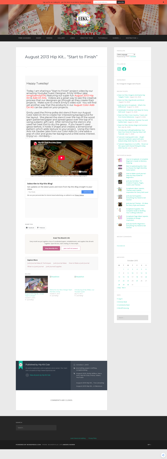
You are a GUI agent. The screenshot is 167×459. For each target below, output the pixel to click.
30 (128, 285)
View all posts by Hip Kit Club (39, 375)
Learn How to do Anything (77, 438)
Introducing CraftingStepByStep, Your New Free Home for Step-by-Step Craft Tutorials (132, 132)
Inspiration (131, 38)
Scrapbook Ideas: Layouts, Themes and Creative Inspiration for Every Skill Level (137, 190)
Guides (116, 38)
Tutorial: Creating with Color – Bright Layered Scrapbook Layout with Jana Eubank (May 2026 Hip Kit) (131, 139)
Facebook (121, 246)
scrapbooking (81, 370)
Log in (120, 299)
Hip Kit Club (85, 375)
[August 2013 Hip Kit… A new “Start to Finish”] (36, 284)
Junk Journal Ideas (60, 263)
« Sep (119, 288)
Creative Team (86, 38)
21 (119, 281)
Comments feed (123, 305)
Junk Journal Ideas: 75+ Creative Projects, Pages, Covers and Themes (135, 183)
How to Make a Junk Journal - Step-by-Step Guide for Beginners (136, 175)
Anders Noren (69, 444)
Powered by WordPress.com (28, 444)
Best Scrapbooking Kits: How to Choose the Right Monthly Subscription (136, 168)
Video (98, 375)
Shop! (38, 38)
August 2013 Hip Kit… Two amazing (90, 383)
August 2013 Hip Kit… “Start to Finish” (61, 56)
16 (128, 277)
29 (123, 285)
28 (119, 285)
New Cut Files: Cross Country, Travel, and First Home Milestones (132, 116)
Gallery (61, 38)
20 (146, 277)
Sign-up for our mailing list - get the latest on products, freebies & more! (67, 2)
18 (137, 277)
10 (132, 273)
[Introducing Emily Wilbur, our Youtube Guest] (86, 282)
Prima (92, 375)
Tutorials (102, 38)
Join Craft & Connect (71, 248)
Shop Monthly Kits (51, 248)
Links (72, 38)
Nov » (124, 288)
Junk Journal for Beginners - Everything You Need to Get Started (136, 225)
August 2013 (81, 373)
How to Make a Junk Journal (79, 263)
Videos (49, 38)
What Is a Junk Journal (35, 266)
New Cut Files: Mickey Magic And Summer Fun (133, 126)
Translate (132, 56)
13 (146, 273)
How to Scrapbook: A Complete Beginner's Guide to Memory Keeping (137, 161)
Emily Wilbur (92, 373)
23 (128, 281)
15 (123, 277)
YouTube (80, 377)
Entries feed (122, 302)
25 (137, 281)
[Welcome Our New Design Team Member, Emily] (61, 282)
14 (119, 277)
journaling (80, 368)
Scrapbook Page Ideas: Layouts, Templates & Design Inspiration (137, 218)
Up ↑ (149, 444)
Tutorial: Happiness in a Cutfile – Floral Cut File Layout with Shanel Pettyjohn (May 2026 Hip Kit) (133, 146)
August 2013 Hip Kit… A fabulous (89, 386)
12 (141, 273)
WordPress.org (123, 308)
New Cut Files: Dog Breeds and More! (131, 100)
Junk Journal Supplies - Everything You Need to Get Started (136, 198)
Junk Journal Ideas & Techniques (39, 263)
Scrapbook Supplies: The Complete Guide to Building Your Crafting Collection (135, 211)
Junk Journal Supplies (54, 266)
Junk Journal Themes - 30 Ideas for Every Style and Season (137, 204)
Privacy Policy (93, 438)
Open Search (149, 38)
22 (123, 281)
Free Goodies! (24, 38)
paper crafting (91, 368)
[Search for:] (132, 317)
